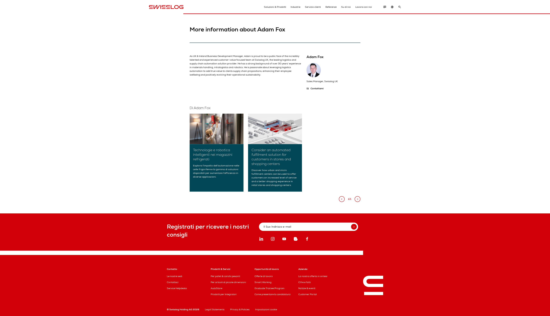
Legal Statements (214, 309)
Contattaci (172, 282)
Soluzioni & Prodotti (275, 6)
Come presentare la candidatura (272, 294)
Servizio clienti (313, 6)
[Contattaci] (384, 7)
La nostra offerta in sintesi (312, 276)
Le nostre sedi (174, 276)
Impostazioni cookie (266, 309)
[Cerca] (399, 7)
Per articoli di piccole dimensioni (228, 282)
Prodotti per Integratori (224, 294)
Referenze (331, 6)
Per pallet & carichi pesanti (225, 276)
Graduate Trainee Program (269, 288)
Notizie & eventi (306, 288)
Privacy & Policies (240, 309)
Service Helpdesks (177, 288)
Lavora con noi (363, 6)
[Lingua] (392, 7)
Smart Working (263, 282)
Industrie (295, 6)
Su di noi (346, 6)
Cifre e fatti (304, 282)
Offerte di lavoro (264, 276)
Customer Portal (307, 294)
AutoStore (216, 288)
